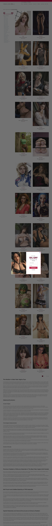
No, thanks (33, 269)
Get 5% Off (33, 267)
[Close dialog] (40, 252)
